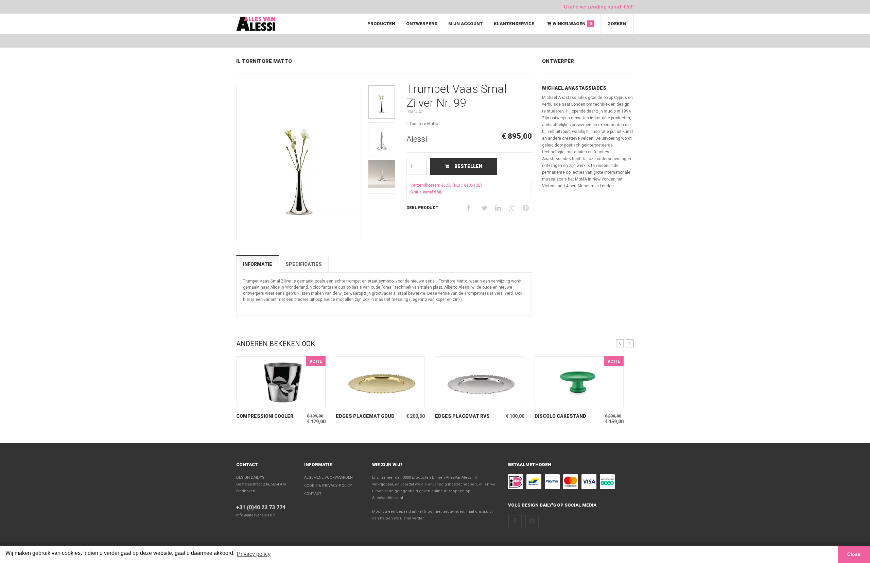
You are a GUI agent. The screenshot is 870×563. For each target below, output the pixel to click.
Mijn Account (465, 23)
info (270, 402)
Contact (247, 464)
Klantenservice (514, 23)
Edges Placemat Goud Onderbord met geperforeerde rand (365, 416)
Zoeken (617, 23)
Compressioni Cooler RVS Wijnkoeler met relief (264, 416)
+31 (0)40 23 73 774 (260, 507)
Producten (381, 23)
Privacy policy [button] (254, 554)
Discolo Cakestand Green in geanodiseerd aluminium (565, 416)
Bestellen (468, 166)
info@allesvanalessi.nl (256, 515)
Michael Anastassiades (574, 88)
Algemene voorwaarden (328, 477)
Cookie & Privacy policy (328, 485)
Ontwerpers (421, 23)
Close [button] (853, 554)
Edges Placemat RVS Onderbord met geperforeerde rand (462, 416)
